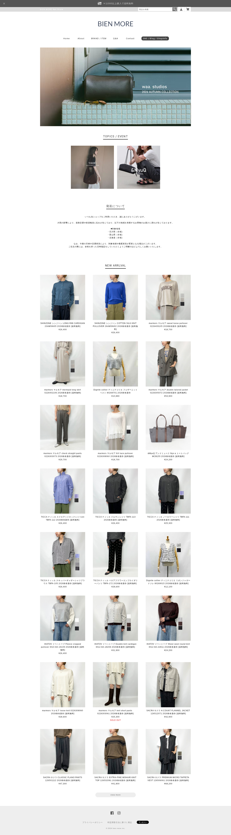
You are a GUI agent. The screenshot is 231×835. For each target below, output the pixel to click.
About (81, 38)
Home (66, 38)
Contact (130, 38)
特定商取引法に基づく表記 (119, 822)
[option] (92, 167)
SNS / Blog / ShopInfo (155, 38)
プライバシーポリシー (92, 822)
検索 (174, 9)
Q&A (115, 38)
